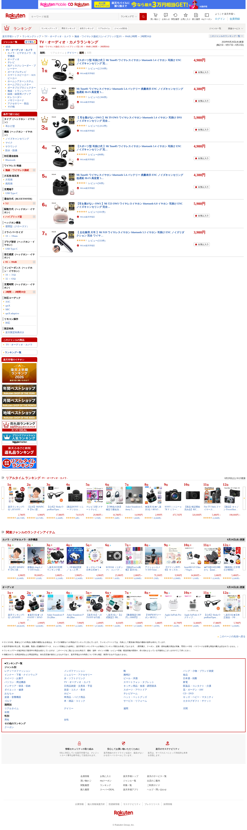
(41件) (117, 578)
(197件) (156, 626)
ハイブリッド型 (13, 216)
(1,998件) (176, 578)
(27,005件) (99, 626)
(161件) (176, 626)
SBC (7, 309)
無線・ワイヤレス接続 (17, 170)
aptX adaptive (12, 313)
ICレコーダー (15, 97)
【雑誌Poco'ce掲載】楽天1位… (133, 568)
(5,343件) (78, 578)
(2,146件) (78, 626)
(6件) (77, 518)
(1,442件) (216, 626)
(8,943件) (39, 626)
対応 (7, 322)
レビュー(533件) (96, 240)
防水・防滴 (11, 150)
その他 (11, 106)
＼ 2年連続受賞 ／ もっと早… (74, 568)
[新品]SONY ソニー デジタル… (75, 508)
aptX (7, 305)
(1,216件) (59, 578)
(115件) (39, 578)
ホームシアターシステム (20, 81)
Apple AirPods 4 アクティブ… (192, 616)
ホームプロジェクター (19, 84)
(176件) (98, 518)
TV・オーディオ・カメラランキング (68, 42)
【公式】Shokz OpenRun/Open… (55, 508)
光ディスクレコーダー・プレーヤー (22, 67)
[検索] (143, 16)
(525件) (117, 626)
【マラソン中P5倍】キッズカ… (172, 568)
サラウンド (11, 146)
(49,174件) (21, 518)
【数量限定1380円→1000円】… (133, 616)
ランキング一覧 (13, 352)
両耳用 (8, 183)
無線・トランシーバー (19, 91)
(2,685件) (235, 578)
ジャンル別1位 (120, 28)
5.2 (6, 203)
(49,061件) (21, 626)
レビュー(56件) (96, 183)
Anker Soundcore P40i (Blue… (75, 616)
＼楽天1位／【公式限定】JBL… (114, 616)
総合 (8, 46)
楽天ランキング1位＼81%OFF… (16, 508)
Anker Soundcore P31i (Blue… (55, 616)
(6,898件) (137, 578)
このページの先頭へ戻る (232, 636)
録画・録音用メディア (19, 94)
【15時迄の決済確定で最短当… (113, 508)
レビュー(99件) (96, 154)
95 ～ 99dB (11, 262)
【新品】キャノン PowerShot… (231, 508)
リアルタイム (104, 28)
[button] (166, 16)
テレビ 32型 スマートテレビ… (94, 508)
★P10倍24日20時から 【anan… (212, 568)
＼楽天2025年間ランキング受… (54, 568)
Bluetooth (10, 160)
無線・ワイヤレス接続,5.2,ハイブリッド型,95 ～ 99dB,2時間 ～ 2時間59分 (112, 36)
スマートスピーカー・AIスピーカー (22, 76)
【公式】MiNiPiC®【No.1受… (35, 508)
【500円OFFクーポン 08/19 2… (153, 616)
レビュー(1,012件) (97, 126)
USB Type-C (11, 193)
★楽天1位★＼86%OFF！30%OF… (35, 617)
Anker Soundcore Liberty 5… (133, 508)
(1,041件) (216, 578)
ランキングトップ (49, 28)
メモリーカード (16, 100)
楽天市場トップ (10, 36)
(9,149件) (20, 578)
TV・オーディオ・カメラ (57, 36)
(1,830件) (216, 518)
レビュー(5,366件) (97, 97)
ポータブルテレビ (17, 72)
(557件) (58, 626)
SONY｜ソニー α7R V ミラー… (173, 508)
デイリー (71, 52)
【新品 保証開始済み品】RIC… (192, 508)
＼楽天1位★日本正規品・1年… (231, 616)
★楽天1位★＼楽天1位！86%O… (153, 508)
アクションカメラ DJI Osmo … (152, 568)
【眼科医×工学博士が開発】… (231, 568)
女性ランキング (87, 28)
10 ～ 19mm (11, 236)
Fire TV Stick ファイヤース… (212, 508)
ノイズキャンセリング (17, 138)
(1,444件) (59, 518)
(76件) (156, 578)
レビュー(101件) (96, 212)
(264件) (196, 626)
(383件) (137, 518)
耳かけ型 (10, 126)
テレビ (11, 62)
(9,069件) (157, 518)
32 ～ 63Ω (10, 278)
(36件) (117, 518)
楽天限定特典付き (14, 332)
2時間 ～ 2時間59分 (15, 292)
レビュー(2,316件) (97, 68)
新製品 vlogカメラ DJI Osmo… (35, 568)
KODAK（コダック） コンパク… (114, 568)
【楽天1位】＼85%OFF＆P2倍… (94, 616)
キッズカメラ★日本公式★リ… (93, 568)
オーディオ (13, 59)
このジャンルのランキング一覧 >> (226, 36)
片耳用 (8, 179)
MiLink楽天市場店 (87, 73)
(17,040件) (138, 626)
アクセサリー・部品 (18, 103)
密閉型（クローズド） (17, 226)
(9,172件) (39, 518)
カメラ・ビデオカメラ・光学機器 (22, 54)
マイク (8, 142)
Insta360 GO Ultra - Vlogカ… (192, 568)
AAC (7, 301)
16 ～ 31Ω (10, 274)
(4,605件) (98, 578)
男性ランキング (68, 28)
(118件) (196, 578)
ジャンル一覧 (215, 28)
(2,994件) (235, 626)
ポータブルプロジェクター (22, 87)
